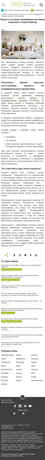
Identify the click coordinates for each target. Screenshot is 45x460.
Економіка (4, 373)
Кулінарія (4, 377)
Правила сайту (24, 454)
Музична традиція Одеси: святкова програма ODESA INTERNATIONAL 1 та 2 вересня (19, 276)
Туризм (3, 358)
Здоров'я (34, 355)
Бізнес (3, 366)
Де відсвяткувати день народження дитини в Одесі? (19, 319)
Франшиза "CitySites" (8, 402)
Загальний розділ (7, 355)
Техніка (18, 355)
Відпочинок (20, 362)
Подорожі (4, 380)
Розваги (34, 362)
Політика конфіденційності (10, 454)
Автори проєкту (23, 410)
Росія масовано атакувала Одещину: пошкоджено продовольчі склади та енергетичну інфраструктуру (19, 294)
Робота (18, 380)
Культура (34, 369)
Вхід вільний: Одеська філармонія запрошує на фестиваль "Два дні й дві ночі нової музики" (21, 309)
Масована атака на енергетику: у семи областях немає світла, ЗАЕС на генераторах (20, 343)
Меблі (18, 366)
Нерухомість (20, 358)
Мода (33, 373)
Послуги (19, 377)
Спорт (33, 366)
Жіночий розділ (6, 369)
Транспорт (35, 358)
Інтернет (19, 369)
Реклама (4, 384)
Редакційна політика (16, 456)
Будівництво (5, 362)
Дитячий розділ (36, 380)
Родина (33, 377)
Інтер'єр (19, 373)
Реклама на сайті (7, 400)
